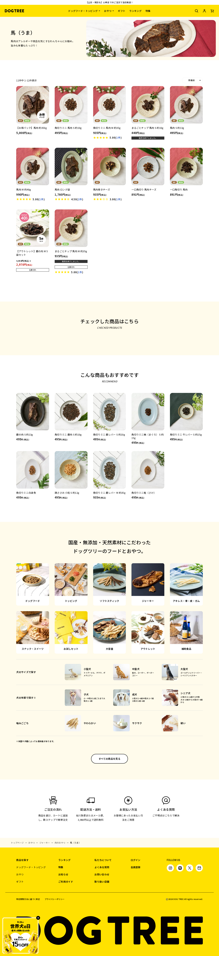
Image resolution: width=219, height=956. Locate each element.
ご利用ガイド (65, 881)
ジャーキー (44, 842)
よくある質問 (101, 867)
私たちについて (103, 860)
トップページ (17, 842)
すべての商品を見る (109, 758)
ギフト (121, 10)
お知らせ (63, 874)
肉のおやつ (60, 842)
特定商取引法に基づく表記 (28, 899)
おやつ (107, 10)
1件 (118, 137)
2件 (80, 199)
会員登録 (135, 867)
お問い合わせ (101, 874)
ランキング (135, 10)
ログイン (135, 860)
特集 (148, 10)
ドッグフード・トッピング (83, 10)
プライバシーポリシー (54, 899)
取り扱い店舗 (101, 881)
